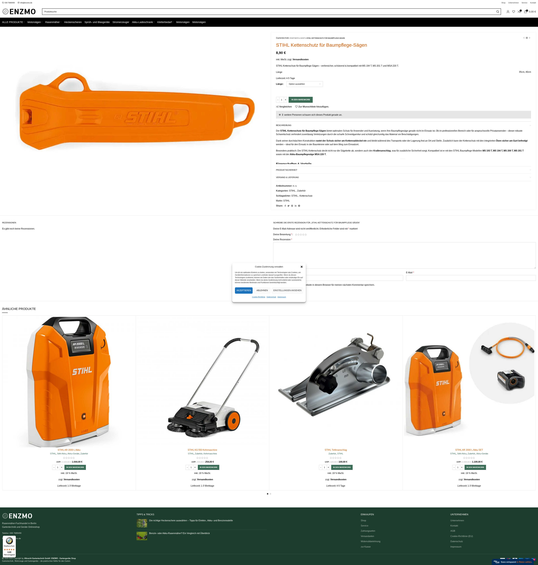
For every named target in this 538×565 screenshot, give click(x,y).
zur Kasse (366, 547)
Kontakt (454, 526)
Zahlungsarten (368, 531)
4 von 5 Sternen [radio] (303, 234)
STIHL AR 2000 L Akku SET (469, 450)
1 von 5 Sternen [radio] (296, 234)
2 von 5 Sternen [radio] (298, 234)
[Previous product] (524, 38)
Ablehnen (262, 290)
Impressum (282, 297)
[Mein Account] (508, 11)
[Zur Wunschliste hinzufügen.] (132, 334)
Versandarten (367, 536)
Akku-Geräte (73, 453)
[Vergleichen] (132, 321)
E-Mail (410, 272)
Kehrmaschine (210, 453)
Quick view (132, 328)
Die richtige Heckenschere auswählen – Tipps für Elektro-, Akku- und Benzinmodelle (191, 520)
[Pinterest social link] (292, 206)
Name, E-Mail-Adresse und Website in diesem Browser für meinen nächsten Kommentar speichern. (325, 285)
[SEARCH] (498, 11)
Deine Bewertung (282, 234)
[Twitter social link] (288, 206)
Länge (279, 84)
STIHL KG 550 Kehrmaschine (202, 450)
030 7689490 (10, 3)
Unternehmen (457, 520)
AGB (452, 531)
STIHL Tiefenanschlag (336, 450)
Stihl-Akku (61, 453)
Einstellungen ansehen (287, 290)
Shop (303, 38)
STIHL (292, 191)
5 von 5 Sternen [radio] (305, 234)
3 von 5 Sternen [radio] (301, 234)
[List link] (67, 533)
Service (364, 526)
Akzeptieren (243, 290)
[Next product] (529, 38)
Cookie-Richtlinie (258, 297)
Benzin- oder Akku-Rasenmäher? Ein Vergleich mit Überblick (179, 533)
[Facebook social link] (285, 206)
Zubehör (301, 191)
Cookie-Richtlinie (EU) (461, 536)
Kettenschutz (306, 196)
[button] (301, 266)
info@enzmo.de (26, 3)
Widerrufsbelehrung (370, 541)
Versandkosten (301, 59)
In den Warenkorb (300, 100)
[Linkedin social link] (295, 206)
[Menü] (14, 537)
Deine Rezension (282, 239)
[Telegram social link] (299, 206)
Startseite (294, 38)
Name (277, 272)
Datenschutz (271, 297)
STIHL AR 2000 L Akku (69, 450)
